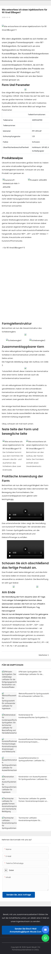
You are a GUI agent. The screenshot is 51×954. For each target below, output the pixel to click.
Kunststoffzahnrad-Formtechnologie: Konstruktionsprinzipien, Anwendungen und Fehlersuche (33, 740)
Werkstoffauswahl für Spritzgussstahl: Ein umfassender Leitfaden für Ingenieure (34, 694)
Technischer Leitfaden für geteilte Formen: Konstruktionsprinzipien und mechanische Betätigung (33, 799)
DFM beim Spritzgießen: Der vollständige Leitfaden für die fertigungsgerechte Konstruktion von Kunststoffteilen (33, 673)
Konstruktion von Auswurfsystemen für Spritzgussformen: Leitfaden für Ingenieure (33, 778)
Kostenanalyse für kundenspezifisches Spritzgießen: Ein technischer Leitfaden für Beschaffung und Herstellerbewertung (34, 716)
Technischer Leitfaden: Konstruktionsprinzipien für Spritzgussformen (29, 819)
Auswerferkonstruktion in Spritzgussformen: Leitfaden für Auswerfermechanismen (31, 759)
